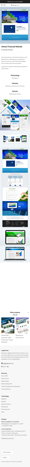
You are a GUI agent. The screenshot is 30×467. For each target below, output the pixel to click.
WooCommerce (6, 404)
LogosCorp (8, 461)
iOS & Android (5, 409)
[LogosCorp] (15, 5)
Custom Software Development (10, 386)
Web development (6, 384)
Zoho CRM (4, 376)
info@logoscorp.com (7, 438)
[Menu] (2, 5)
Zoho (2, 412)
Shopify (3, 401)
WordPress (4, 407)
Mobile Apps (5, 381)
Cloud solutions (6, 389)
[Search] (5, 5)
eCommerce (5, 378)
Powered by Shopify (17, 461)
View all (15, 315)
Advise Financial (8, 50)
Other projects (15, 312)
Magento (4, 399)
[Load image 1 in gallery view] (15, 25)
